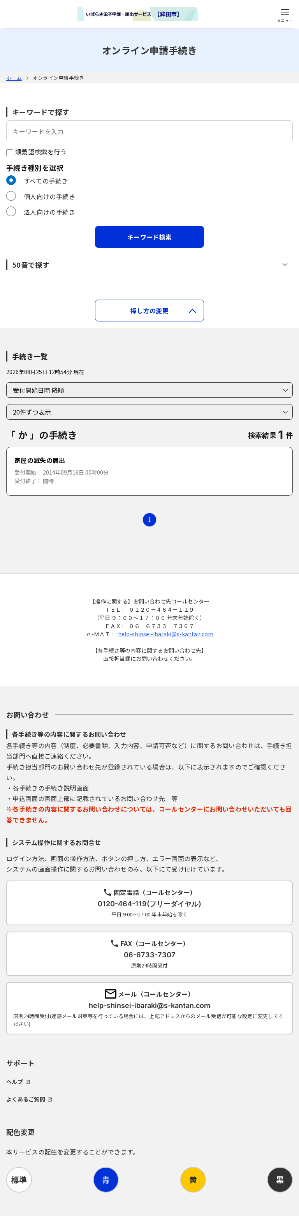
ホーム (14, 77)
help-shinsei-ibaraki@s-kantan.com (165, 634)
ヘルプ (14, 1081)
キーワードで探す (40, 112)
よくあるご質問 (25, 1099)
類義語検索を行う (40, 151)
